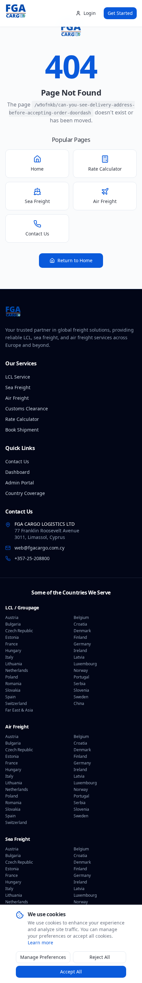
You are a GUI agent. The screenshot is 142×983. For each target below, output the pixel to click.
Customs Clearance (26, 408)
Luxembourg (85, 664)
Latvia (79, 657)
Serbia (80, 683)
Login (90, 13)
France (11, 644)
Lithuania (13, 664)
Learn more (40, 942)
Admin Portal (19, 482)
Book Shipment (22, 430)
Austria (11, 617)
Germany (82, 644)
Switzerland (16, 703)
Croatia (80, 624)
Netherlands (16, 670)
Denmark (82, 631)
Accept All (71, 971)
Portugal (81, 677)
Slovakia (12, 690)
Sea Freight (17, 387)
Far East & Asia (19, 710)
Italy (9, 657)
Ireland (80, 650)
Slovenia (81, 690)
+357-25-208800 (32, 558)
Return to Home (74, 260)
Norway (81, 670)
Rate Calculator (22, 419)
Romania (13, 683)
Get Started (120, 13)
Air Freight (17, 398)
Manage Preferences (43, 957)
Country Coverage (25, 493)
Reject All (99, 957)
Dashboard (17, 472)
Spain (10, 697)
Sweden (81, 697)
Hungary (13, 650)
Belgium (81, 617)
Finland (80, 637)
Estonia (12, 637)
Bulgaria (13, 624)
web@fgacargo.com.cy (39, 548)
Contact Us (17, 461)
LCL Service (17, 377)
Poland (11, 677)
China (79, 703)
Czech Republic (19, 631)
